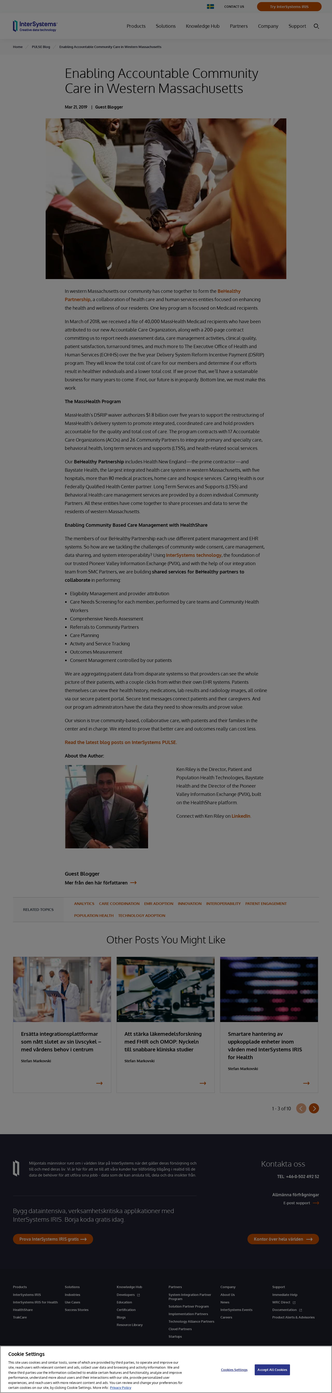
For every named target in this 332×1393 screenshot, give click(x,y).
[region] (166, 1369)
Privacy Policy (120, 1387)
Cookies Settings (234, 1370)
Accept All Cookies (272, 1370)
